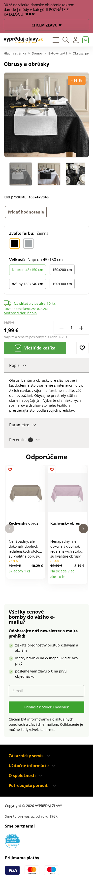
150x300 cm (62, 283)
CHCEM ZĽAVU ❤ (46, 25)
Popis (14, 365)
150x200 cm (62, 269)
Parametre (19, 425)
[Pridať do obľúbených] (82, 348)
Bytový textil (57, 53)
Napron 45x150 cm (27, 269)
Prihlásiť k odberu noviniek (46, 707)
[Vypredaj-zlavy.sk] (23, 40)
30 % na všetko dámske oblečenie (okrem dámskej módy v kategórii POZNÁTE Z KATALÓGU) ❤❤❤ (39, 9)
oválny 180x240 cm (27, 283)
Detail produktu (39, 573)
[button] (9, 529)
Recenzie (20, 439)
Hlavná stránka (15, 53)
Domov (37, 53)
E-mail (17, 690)
